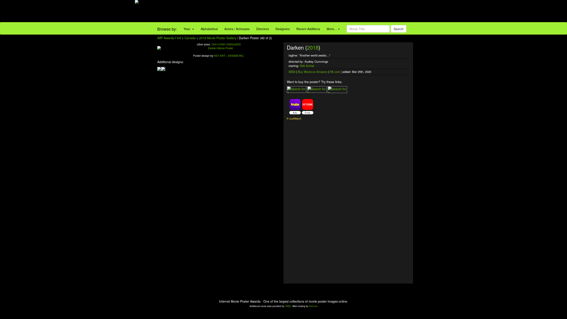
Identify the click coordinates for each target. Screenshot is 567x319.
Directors (262, 29)
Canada (190, 38)
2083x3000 (234, 44)
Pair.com (313, 306)
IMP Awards (165, 38)
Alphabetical (209, 29)
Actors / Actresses (237, 29)
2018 (312, 47)
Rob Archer (307, 66)
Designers (283, 29)
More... (332, 29)
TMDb (288, 306)
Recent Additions (308, 29)
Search (399, 29)
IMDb (292, 72)
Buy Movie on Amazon (312, 72)
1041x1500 (218, 44)
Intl (179, 38)
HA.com (335, 72)
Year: (188, 29)
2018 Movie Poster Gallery (217, 38)
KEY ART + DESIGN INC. (229, 55)
